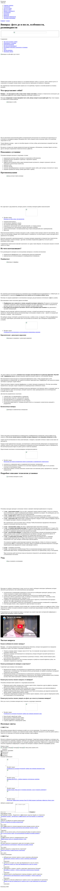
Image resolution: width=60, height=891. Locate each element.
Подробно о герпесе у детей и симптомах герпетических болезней (21, 870)
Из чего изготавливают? (10, 46)
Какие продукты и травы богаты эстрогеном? (13, 850)
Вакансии (6, 15)
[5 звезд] (25, 747)
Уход (5, 48)
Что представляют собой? (10, 41)
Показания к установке (10, 43)
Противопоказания (9, 44)
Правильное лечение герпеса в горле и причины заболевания (20, 858)
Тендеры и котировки (9, 18)
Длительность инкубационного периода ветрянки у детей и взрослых (22, 875)
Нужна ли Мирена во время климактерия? (12, 822)
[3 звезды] (15, 747)
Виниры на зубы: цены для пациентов (14, 219)
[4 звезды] (20, 747)
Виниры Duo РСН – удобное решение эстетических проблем (23, 779)
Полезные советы (8, 51)
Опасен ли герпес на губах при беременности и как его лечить (20, 864)
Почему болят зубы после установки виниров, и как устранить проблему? (26, 789)
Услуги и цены (8, 8)
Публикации (7, 12)
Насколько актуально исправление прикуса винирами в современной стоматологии (26, 461)
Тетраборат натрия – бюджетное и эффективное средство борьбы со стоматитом (22, 816)
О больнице (7, 6)
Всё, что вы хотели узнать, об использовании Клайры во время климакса (20, 833)
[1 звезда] (3, 747)
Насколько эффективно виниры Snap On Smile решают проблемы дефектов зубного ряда (30, 800)
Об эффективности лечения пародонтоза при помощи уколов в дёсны (19, 827)
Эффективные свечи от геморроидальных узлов (13, 839)
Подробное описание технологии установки (16, 47)
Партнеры (6, 14)
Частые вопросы (8, 50)
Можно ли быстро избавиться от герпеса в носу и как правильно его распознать (25, 881)
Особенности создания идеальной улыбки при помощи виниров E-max (23, 713)
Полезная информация (10, 16)
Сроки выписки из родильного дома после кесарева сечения (17, 844)
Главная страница (8, 5)
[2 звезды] (9, 747)
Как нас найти (7, 9)
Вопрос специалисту (9, 11)
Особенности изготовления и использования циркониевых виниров (22, 332)
